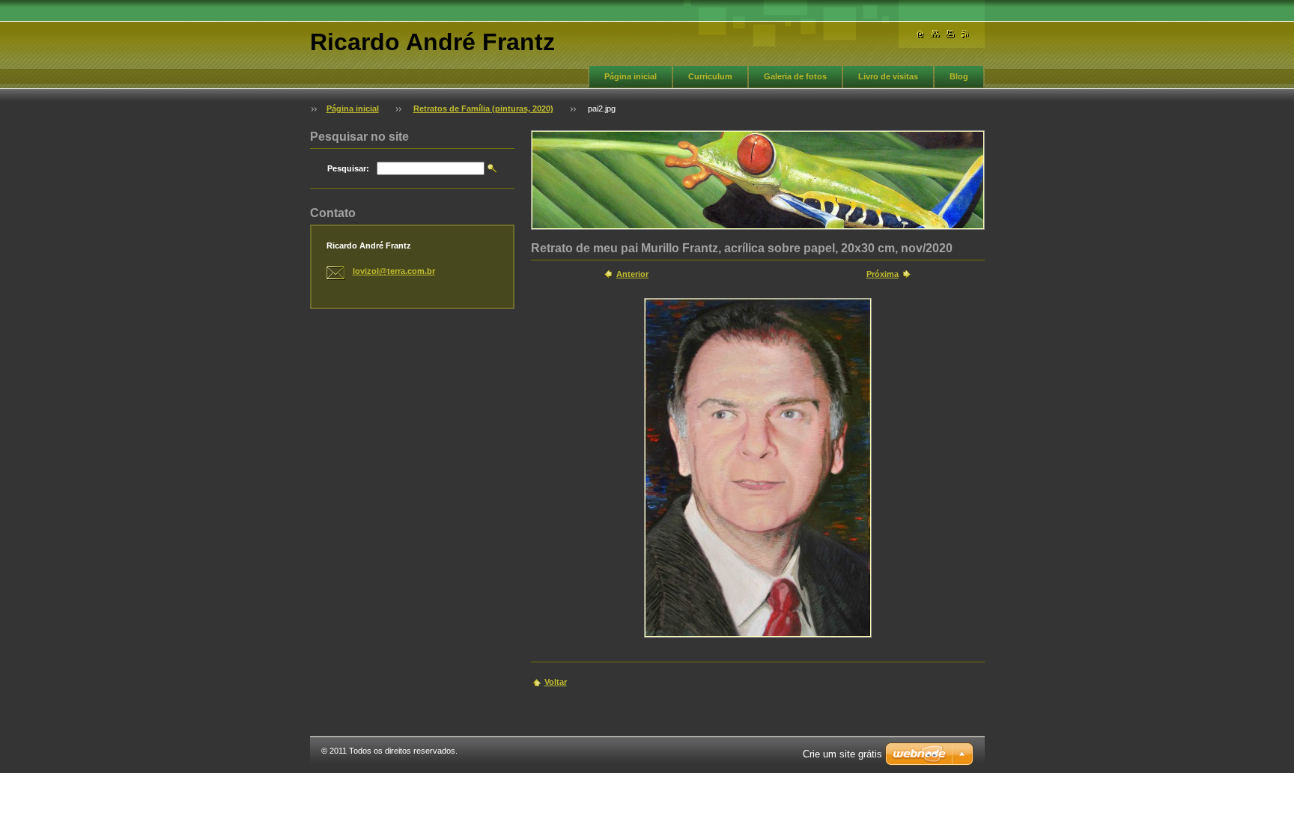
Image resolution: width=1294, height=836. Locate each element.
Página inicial (630, 76)
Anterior (632, 273)
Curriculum (710, 76)
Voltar (555, 681)
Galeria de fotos (795, 76)
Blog (959, 76)
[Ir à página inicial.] (920, 34)
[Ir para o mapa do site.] (935, 34)
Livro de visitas (888, 76)
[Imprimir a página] (950, 34)
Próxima (882, 273)
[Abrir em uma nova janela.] (758, 468)
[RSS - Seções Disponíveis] (965, 34)
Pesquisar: (348, 168)
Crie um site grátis (842, 754)
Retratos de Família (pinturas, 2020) (483, 108)
